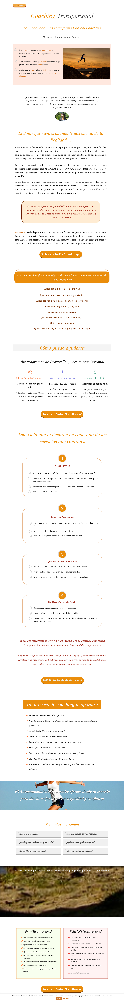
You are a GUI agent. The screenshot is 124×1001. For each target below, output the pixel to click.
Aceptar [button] (59, 998)
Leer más (66, 998)
